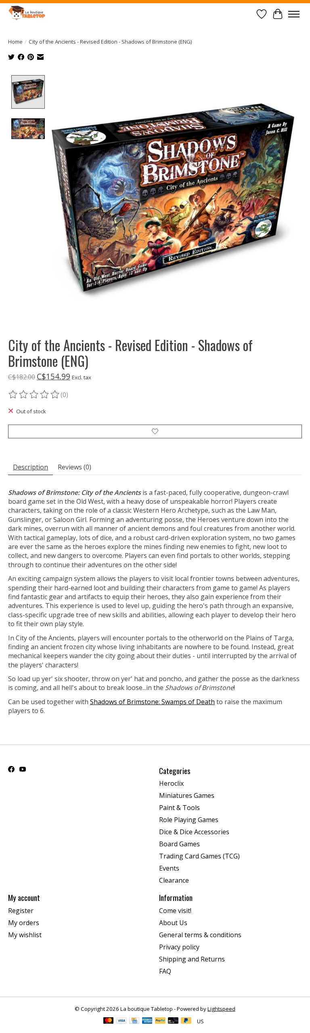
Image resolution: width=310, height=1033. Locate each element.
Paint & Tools (179, 807)
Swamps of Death (187, 701)
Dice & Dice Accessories (194, 831)
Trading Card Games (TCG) (199, 856)
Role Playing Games (188, 819)
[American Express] (147, 1021)
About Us (173, 922)
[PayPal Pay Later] (186, 1021)
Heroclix (171, 783)
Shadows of (107, 701)
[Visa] (121, 1021)
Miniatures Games (186, 795)
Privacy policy (179, 947)
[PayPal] (160, 1021)
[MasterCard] (108, 1021)
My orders (23, 922)
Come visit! (175, 910)
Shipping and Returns (192, 959)
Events (169, 868)
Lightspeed (221, 1008)
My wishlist (25, 934)
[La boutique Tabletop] (28, 14)
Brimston (140, 701)
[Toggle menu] (294, 14)
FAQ (165, 971)
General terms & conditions (200, 934)
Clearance (174, 880)
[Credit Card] (134, 1021)
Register (21, 910)
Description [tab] (30, 467)
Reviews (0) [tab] (74, 467)
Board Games (179, 843)
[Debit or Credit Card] (173, 1021)
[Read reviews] (34, 395)
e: (157, 701)
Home (15, 41)
